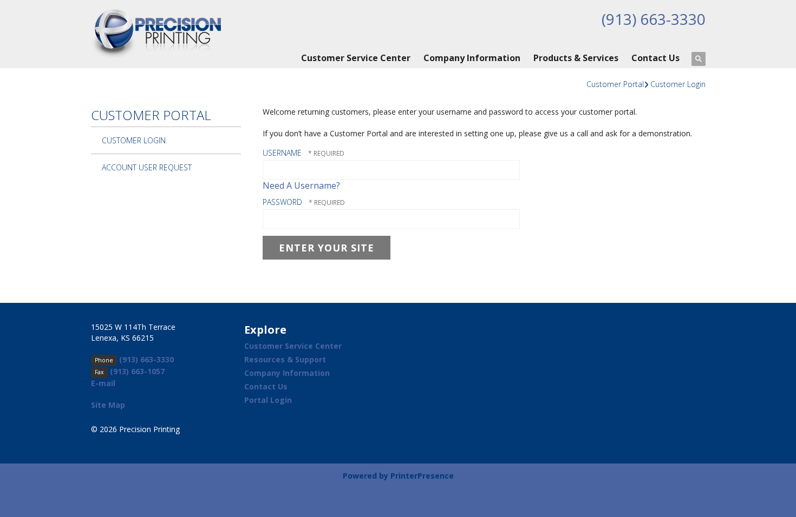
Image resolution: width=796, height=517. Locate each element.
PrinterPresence (422, 475)
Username (282, 153)
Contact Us (655, 58)
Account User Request (147, 167)
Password (282, 202)
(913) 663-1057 (137, 371)
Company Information (471, 58)
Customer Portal (615, 84)
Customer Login (678, 84)
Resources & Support (285, 359)
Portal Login (268, 400)
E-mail (103, 383)
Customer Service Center (355, 58)
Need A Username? (301, 185)
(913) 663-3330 (654, 19)
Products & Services (575, 58)
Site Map (108, 405)
